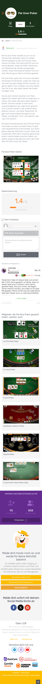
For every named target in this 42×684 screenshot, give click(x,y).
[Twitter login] (21, 608)
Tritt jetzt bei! (19, 520)
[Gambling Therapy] (23, 664)
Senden (23, 255)
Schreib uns (27, 639)
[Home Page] (3, 41)
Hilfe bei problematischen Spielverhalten (15, 675)
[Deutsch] (23, 275)
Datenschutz (25, 673)
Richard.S (10, 48)
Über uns (14, 639)
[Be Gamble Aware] (8, 664)
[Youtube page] (27, 649)
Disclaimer (16, 673)
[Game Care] (10, 659)
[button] (3, 506)
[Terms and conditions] (28, 659)
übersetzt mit (31, 275)
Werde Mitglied (21, 588)
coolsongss (12, 268)
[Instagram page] (21, 649)
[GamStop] (35, 664)
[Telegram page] (14, 649)
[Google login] (28, 608)
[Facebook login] (14, 608)
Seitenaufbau (35, 675)
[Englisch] (17, 275)
